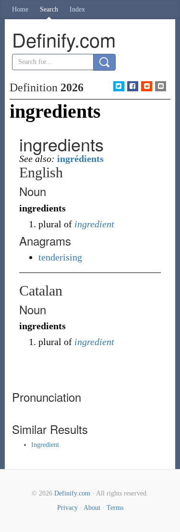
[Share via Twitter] (119, 86)
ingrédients (80, 158)
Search (49, 9)
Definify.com (72, 493)
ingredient (94, 224)
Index (77, 9)
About (92, 507)
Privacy (67, 507)
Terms (115, 507)
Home (20, 9)
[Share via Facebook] (133, 86)
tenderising (60, 257)
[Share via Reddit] (147, 86)
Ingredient (45, 444)
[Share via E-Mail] (161, 86)
